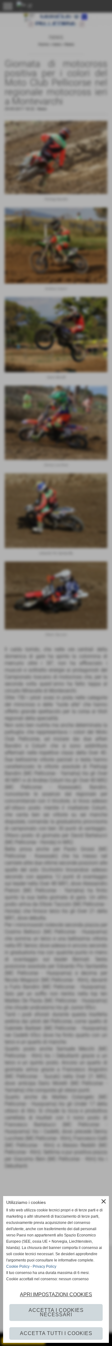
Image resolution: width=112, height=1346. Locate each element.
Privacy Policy (44, 1266)
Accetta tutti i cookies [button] (56, 1333)
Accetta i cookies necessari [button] (56, 1312)
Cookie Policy (18, 1266)
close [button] (103, 1201)
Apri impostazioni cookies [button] (56, 1294)
